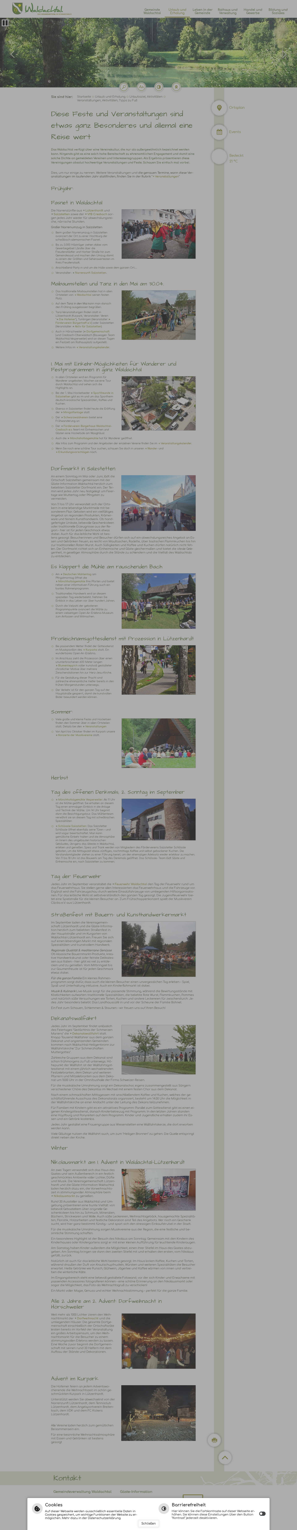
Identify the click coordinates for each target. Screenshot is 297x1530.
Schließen (148, 1523)
